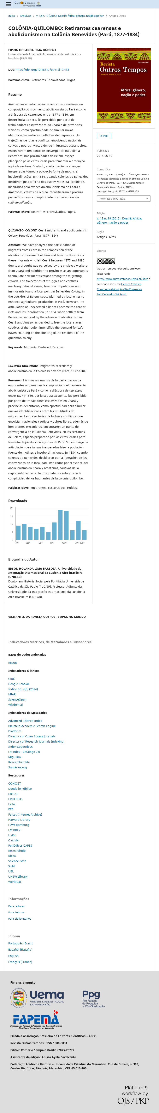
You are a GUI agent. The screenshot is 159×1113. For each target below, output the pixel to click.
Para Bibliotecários (19, 918)
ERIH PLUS (15, 799)
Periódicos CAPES (20, 845)
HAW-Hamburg (18, 825)
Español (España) (20, 949)
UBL (11, 871)
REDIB (12, 663)
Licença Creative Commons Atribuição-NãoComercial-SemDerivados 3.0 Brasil (119, 289)
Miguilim (14, 757)
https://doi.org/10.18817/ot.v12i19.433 (42, 70)
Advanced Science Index (25, 721)
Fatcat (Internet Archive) (25, 814)
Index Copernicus (20, 747)
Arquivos (25, 16)
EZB (10, 809)
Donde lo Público (20, 789)
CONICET (14, 783)
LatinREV (14, 830)
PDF (105, 136)
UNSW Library (18, 876)
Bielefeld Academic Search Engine (32, 726)
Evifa (11, 804)
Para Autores (16, 912)
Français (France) (20, 962)
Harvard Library (19, 820)
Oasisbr (13, 840)
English (13, 956)
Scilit (11, 866)
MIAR (12, 694)
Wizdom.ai (15, 705)
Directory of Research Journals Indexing (36, 741)
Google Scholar (18, 684)
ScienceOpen (17, 699)
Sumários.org (17, 767)
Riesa (12, 856)
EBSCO (13, 794)
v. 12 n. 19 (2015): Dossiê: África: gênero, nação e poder (70, 16)
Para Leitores (16, 906)
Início (11, 16)
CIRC (11, 679)
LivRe (12, 835)
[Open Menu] (8, 4)
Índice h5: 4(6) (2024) (23, 689)
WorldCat (14, 882)
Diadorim (14, 731)
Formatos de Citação (112, 198)
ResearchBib (17, 851)
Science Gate (17, 861)
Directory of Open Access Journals (31, 736)
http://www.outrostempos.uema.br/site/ (122, 279)
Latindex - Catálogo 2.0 (24, 752)
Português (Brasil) (20, 943)
